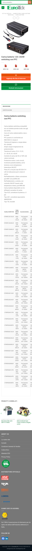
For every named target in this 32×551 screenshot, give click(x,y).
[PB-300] (5, 66)
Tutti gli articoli (6, 13)
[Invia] (30, 2)
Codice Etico (5, 450)
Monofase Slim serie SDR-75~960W (6, 421)
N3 (14, 548)
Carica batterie (19, 15)
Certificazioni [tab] (7, 110)
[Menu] (3, 7)
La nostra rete (5, 439)
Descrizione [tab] (6, 106)
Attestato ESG (5, 453)
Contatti (3, 443)
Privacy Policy (5, 457)
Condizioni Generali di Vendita (10, 446)
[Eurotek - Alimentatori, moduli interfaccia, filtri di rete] (16, 7)
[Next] (31, 417)
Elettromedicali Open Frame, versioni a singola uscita (23, 422)
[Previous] (1, 417)
